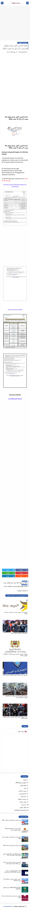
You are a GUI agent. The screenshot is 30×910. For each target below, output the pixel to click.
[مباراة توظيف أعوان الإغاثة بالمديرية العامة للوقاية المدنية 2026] (15, 710)
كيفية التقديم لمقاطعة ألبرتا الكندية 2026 (11, 820)
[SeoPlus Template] (26, 906)
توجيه (25, 788)
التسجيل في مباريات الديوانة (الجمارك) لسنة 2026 (15, 675)
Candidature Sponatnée (20, 810)
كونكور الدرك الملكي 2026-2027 (19, 633)
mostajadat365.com (8, 906)
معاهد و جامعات (22, 802)
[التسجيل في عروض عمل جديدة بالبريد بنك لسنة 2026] (15, 605)
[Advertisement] (15, 24)
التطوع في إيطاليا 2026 (21, 782)
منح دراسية (23, 804)
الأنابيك (24, 780)
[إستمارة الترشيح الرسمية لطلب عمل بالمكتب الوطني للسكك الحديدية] (15, 689)
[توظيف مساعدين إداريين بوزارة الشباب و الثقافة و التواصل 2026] (15, 647)
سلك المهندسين (22, 793)
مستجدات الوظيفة (23, 42)
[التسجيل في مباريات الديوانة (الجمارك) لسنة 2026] (15, 668)
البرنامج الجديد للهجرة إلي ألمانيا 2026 (12, 845)
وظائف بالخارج (23, 807)
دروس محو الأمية (22, 791)
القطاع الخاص (23, 785)
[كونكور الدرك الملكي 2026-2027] (15, 626)
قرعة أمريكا (23, 796)
